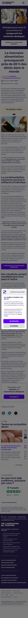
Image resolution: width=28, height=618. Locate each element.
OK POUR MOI (14, 321)
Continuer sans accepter (16, 292)
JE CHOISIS (14, 326)
